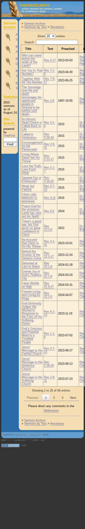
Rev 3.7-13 (49, 350)
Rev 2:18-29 (49, 136)
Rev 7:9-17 (49, 80)
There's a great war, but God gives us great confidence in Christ (31, 228)
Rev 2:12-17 (49, 157)
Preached (68, 48)
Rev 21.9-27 (49, 285)
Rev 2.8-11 (49, 379)
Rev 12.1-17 (49, 254)
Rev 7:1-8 (49, 72)
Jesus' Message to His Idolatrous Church (32, 364)
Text (50, 48)
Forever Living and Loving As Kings (31, 295)
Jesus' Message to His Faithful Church (32, 350)
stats (24, 445)
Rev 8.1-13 (49, 313)
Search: (29, 42)
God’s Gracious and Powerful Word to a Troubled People (32, 335)
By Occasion (9, 61)
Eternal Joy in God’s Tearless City (31, 275)
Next (73, 397)
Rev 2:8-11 (49, 145)
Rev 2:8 (49, 100)
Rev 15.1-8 (48, 264)
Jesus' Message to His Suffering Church (32, 379)
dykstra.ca (34, 434)
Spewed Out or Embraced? (31, 179)
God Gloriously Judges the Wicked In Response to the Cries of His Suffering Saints (32, 313)
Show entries (51, 36)
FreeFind (9, 135)
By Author (9, 49)
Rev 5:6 (49, 211)
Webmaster (51, 410)
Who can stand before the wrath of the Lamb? (31, 60)
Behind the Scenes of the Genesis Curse (31, 255)
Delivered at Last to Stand (30, 264)
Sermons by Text (35, 27)
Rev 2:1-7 (49, 169)
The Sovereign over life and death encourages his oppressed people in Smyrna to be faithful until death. (32, 100)
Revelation (57, 27)
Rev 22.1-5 (48, 294)
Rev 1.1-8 (49, 335)
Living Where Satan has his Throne (31, 158)
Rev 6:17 (50, 60)
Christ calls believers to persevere (29, 198)
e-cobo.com (19, 440)
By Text (9, 74)
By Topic (9, 86)
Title (28, 48)
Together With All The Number (32, 80)
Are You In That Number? (32, 72)
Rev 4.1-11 (49, 243)
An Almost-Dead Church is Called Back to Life (32, 124)
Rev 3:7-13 (49, 187)
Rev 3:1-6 (49, 124)
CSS (42, 440)
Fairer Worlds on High (30, 285)
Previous (32, 397)
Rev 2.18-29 (49, 363)
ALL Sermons (9, 37)
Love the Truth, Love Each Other (32, 169)
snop (3, 440)
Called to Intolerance (29, 136)
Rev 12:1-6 (48, 227)
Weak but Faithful (28, 187)
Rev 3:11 (50, 197)
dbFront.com (21, 434)
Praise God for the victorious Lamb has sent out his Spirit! (31, 211)
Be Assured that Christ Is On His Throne (31, 243)
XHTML (35, 440)
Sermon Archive (34, 23)
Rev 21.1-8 (48, 274)
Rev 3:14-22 (49, 179)
